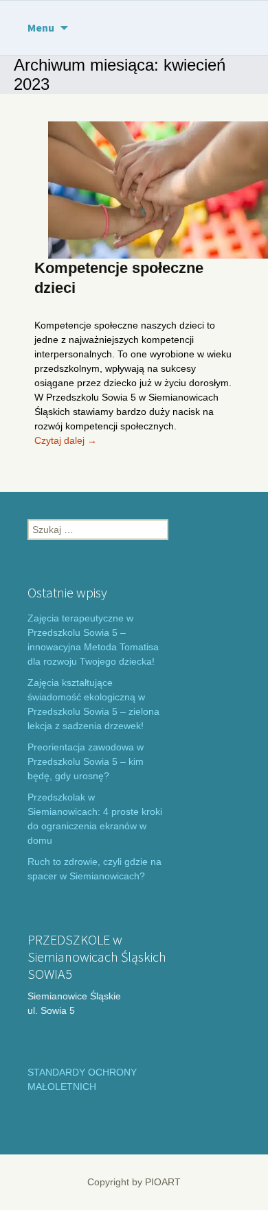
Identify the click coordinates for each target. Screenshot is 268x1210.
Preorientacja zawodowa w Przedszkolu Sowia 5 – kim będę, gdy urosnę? (85, 761)
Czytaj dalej (65, 440)
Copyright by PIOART (134, 1181)
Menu (40, 27)
